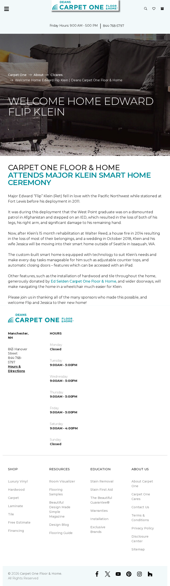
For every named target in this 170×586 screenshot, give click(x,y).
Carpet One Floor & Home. (41, 574)
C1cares (56, 75)
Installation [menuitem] (99, 519)
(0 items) (162, 8)
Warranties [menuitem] (99, 511)
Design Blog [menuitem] (59, 525)
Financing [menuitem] (16, 531)
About (38, 75)
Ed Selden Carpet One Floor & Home (83, 281)
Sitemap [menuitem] (138, 549)
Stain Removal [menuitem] (101, 481)
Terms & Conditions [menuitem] (140, 517)
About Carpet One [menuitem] (142, 483)
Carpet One (17, 75)
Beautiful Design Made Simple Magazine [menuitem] (59, 509)
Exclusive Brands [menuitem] (97, 529)
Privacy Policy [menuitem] (142, 528)
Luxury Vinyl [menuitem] (18, 481)
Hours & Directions (16, 369)
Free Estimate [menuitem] (19, 522)
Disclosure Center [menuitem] (140, 538)
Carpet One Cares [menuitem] (140, 496)
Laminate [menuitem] (15, 506)
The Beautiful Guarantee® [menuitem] (101, 500)
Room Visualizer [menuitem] (62, 481)
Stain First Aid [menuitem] (101, 490)
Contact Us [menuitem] (140, 507)
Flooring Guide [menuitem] (61, 533)
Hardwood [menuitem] (16, 490)
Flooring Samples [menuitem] (56, 492)
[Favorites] (154, 9)
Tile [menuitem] (11, 514)
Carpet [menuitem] (13, 498)
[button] (145, 9)
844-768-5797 (113, 26)
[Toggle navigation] (6, 9)
